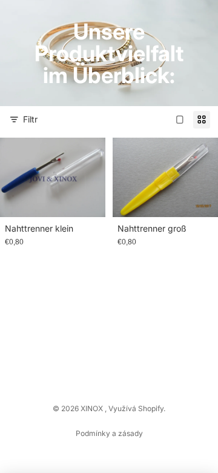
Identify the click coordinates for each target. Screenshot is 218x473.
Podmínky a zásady (109, 433)
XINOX (93, 408)
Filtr (30, 119)
